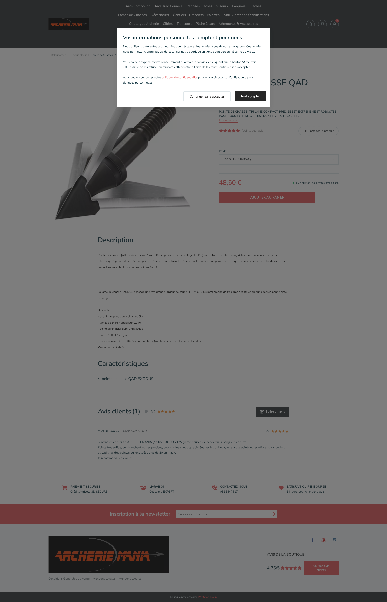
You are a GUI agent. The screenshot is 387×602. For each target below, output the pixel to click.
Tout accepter (250, 96)
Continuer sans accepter (207, 96)
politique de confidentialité (179, 78)
